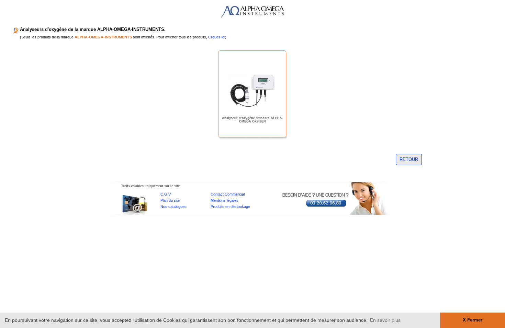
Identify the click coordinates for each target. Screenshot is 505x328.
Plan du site (170, 200)
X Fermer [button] (472, 320)
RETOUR (409, 159)
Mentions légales (224, 200)
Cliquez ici (216, 37)
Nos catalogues (173, 206)
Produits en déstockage (230, 206)
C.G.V (165, 194)
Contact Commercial (228, 194)
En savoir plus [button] (385, 320)
